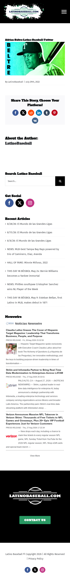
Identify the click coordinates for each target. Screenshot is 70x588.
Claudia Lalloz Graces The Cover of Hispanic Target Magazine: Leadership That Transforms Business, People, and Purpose (32, 333)
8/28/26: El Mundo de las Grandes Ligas (29, 223)
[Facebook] (9, 203)
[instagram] (42, 570)
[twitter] (35, 570)
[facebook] (27, 570)
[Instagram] (30, 203)
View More (35, 456)
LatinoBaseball (15, 82)
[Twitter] (19, 203)
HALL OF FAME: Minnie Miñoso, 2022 (27, 262)
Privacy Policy (35, 558)
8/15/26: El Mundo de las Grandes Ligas (29, 232)
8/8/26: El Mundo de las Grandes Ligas (29, 240)
